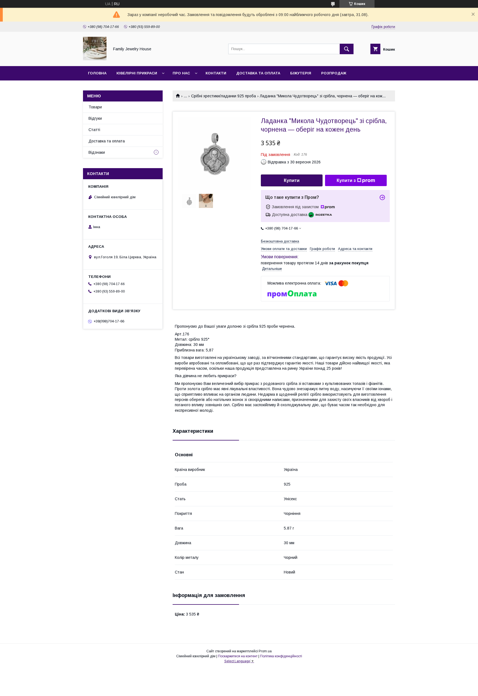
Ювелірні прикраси (136, 73)
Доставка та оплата (258, 73)
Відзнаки (97, 152)
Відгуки (95, 118)
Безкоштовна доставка (280, 241)
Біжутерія (300, 73)
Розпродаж (333, 73)
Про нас (181, 73)
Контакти (216, 73)
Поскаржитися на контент (238, 656)
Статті (94, 129)
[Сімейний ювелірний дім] (94, 59)
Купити (292, 180)
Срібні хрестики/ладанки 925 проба (223, 96)
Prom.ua (265, 651)
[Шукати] (347, 49)
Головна (97, 73)
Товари (95, 107)
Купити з (346, 180)
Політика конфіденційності (281, 656)
